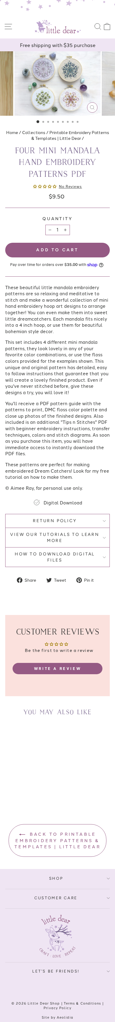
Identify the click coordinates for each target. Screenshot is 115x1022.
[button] (44, 186)
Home (12, 132)
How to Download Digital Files (55, 557)
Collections (33, 132)
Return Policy (54, 520)
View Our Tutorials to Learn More (54, 537)
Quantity (57, 218)
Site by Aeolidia (57, 1017)
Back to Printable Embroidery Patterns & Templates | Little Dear (57, 840)
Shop (56, 878)
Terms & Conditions (82, 1003)
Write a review (57, 668)
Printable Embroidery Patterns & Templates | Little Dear (70, 135)
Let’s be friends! (56, 971)
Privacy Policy (57, 1007)
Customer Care (56, 898)
